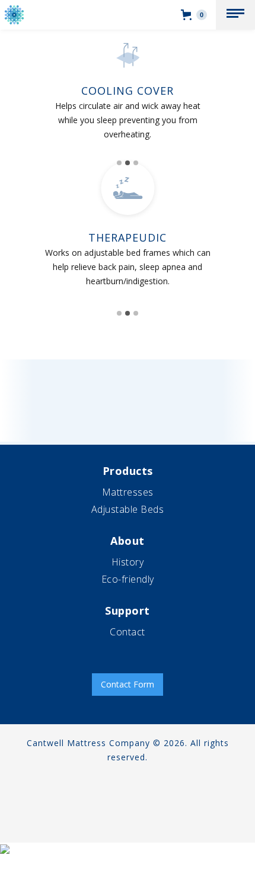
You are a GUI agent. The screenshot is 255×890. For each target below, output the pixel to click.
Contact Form (127, 684)
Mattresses (128, 492)
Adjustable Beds (127, 509)
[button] (235, 15)
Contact (127, 631)
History (127, 561)
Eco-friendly (127, 579)
